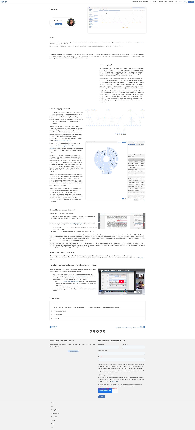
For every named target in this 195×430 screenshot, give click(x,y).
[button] (97, 303)
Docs (165, 1)
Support (170, 1)
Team (175, 1)
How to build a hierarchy (59, 311)
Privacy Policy (55, 410)
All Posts (58, 24)
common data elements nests (71, 281)
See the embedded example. (63, 140)
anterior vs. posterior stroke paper (78, 276)
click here (140, 42)
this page (140, 257)
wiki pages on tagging (76, 223)
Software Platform (137, 1)
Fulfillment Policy (55, 413)
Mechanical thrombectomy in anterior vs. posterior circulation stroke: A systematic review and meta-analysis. (65, 146)
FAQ (52, 424)
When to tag (56, 318)
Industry (145, 1)
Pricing (161, 1)
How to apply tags (57, 314)
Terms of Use (54, 417)
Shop (52, 427)
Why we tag (56, 303)
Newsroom (54, 406)
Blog (180, 1)
